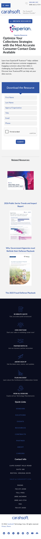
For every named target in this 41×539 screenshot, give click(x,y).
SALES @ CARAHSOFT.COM (20, 479)
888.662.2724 (34, 5)
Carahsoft (10, 524)
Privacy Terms (6, 526)
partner (20, 441)
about (20, 447)
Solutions (20, 415)
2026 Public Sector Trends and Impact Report (20, 205)
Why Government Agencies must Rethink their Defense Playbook (20, 249)
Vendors (20, 409)
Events (20, 421)
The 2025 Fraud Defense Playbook (21, 292)
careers (20, 453)
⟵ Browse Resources (20, 21)
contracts (20, 434)
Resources (20, 428)
